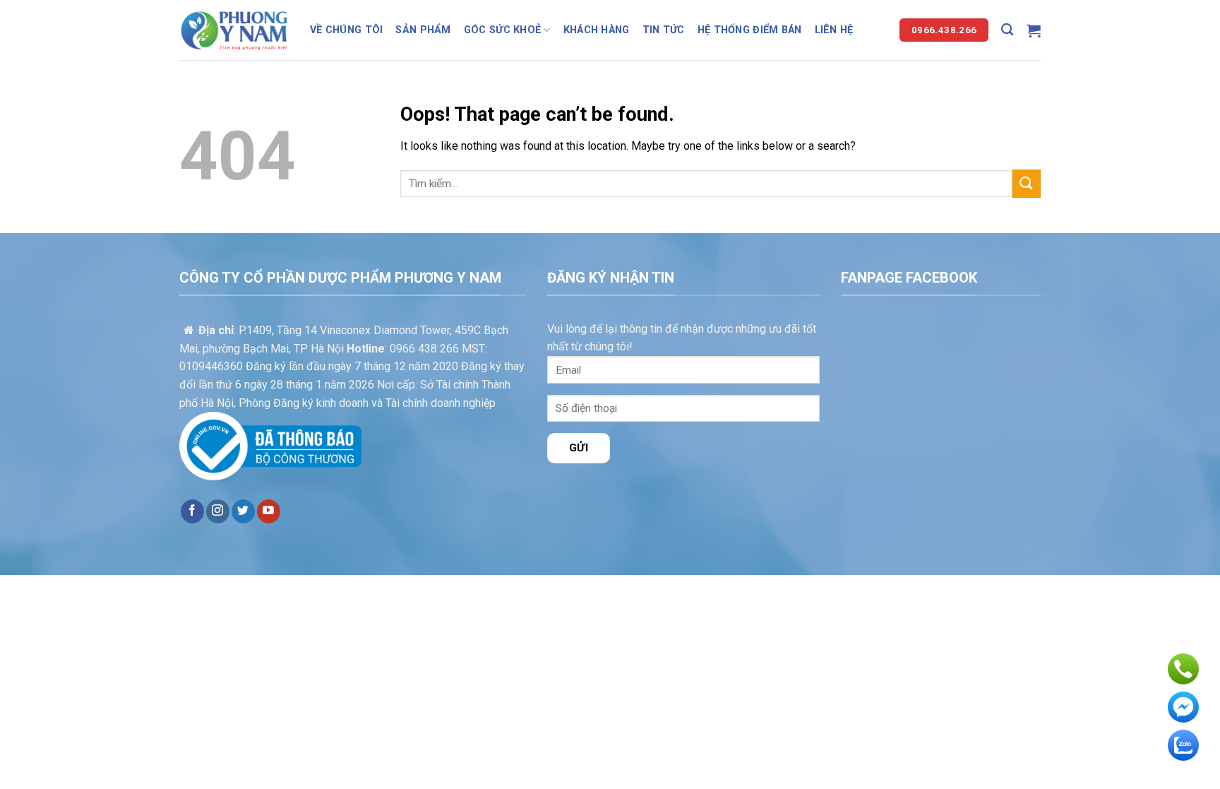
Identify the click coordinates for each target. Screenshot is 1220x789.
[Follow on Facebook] (192, 511)
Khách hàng (596, 30)
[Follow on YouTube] (268, 511)
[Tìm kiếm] (1007, 30)
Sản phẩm (422, 30)
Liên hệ (834, 30)
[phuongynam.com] (234, 29)
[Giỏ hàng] (1034, 30)
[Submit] (1026, 183)
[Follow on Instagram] (217, 511)
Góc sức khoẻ (502, 30)
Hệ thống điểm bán (750, 30)
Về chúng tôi (346, 30)
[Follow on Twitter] (243, 511)
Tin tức (663, 30)
